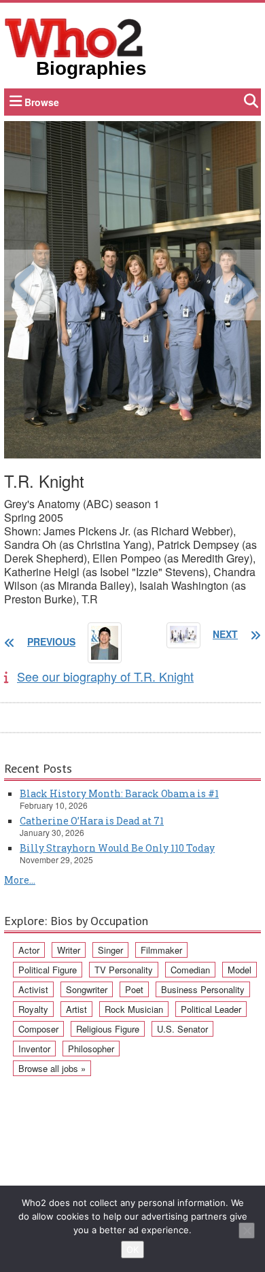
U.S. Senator (182, 1028)
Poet (134, 989)
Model (239, 969)
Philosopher (91, 1048)
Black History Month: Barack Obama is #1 (119, 793)
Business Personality (203, 989)
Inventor (34, 1048)
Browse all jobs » (52, 1068)
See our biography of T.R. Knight (105, 676)
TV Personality (123, 969)
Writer (68, 949)
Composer (38, 1028)
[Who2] (74, 37)
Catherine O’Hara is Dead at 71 (92, 820)
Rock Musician (134, 1009)
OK (132, 1249)
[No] (246, 1230)
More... (19, 879)
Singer (110, 949)
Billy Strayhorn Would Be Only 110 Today (117, 847)
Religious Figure (107, 1028)
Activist (33, 989)
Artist (76, 1009)
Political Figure (47, 969)
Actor (28, 949)
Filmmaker (161, 949)
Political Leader (211, 1009)
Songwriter (86, 989)
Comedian (190, 969)
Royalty (33, 1009)
